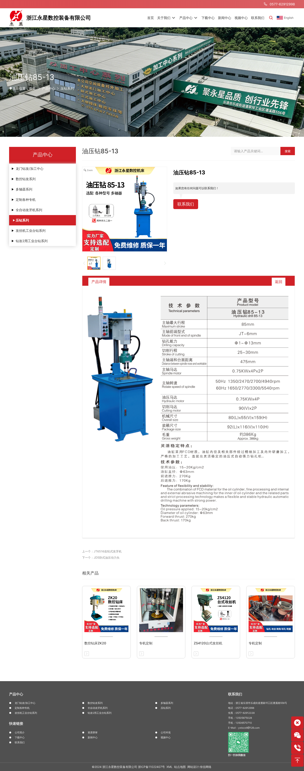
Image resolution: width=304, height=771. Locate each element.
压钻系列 (67, 88)
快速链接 (16, 723)
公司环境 (166, 732)
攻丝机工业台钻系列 (30, 230)
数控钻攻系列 (26, 179)
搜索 (288, 151)
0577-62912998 (282, 4)
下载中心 (20, 737)
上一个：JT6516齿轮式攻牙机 (102, 551)
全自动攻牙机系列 (29, 210)
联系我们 (185, 204)
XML (169, 767)
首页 (32, 88)
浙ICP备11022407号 (151, 767)
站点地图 (180, 767)
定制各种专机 (26, 200)
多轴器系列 (24, 189)
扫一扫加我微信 (236, 755)
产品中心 (48, 88)
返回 (278, 282)
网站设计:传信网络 (199, 767)
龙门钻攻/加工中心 (29, 169)
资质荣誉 (93, 732)
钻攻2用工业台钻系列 (32, 241)
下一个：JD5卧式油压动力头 (101, 557)
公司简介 (20, 732)
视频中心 (166, 737)
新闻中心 (93, 737)
